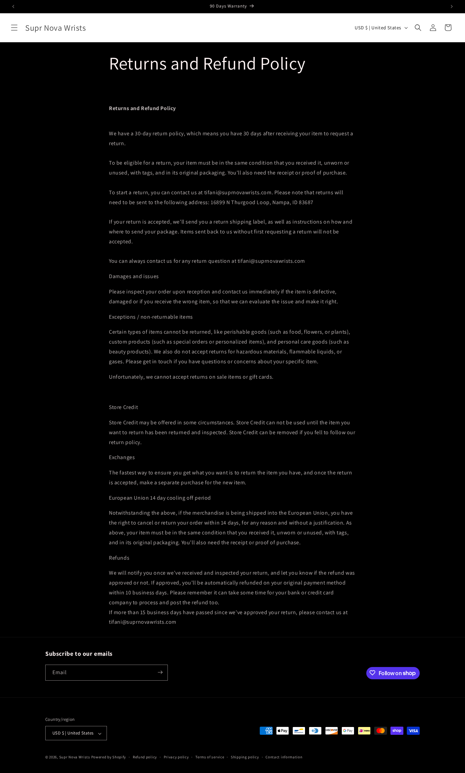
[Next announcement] (451, 6)
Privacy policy (176, 757)
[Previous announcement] (13, 6)
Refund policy (145, 757)
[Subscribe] (160, 672)
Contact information (284, 757)
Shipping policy (245, 757)
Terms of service (209, 757)
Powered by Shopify (108, 757)
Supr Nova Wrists (74, 757)
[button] (14, 27)
